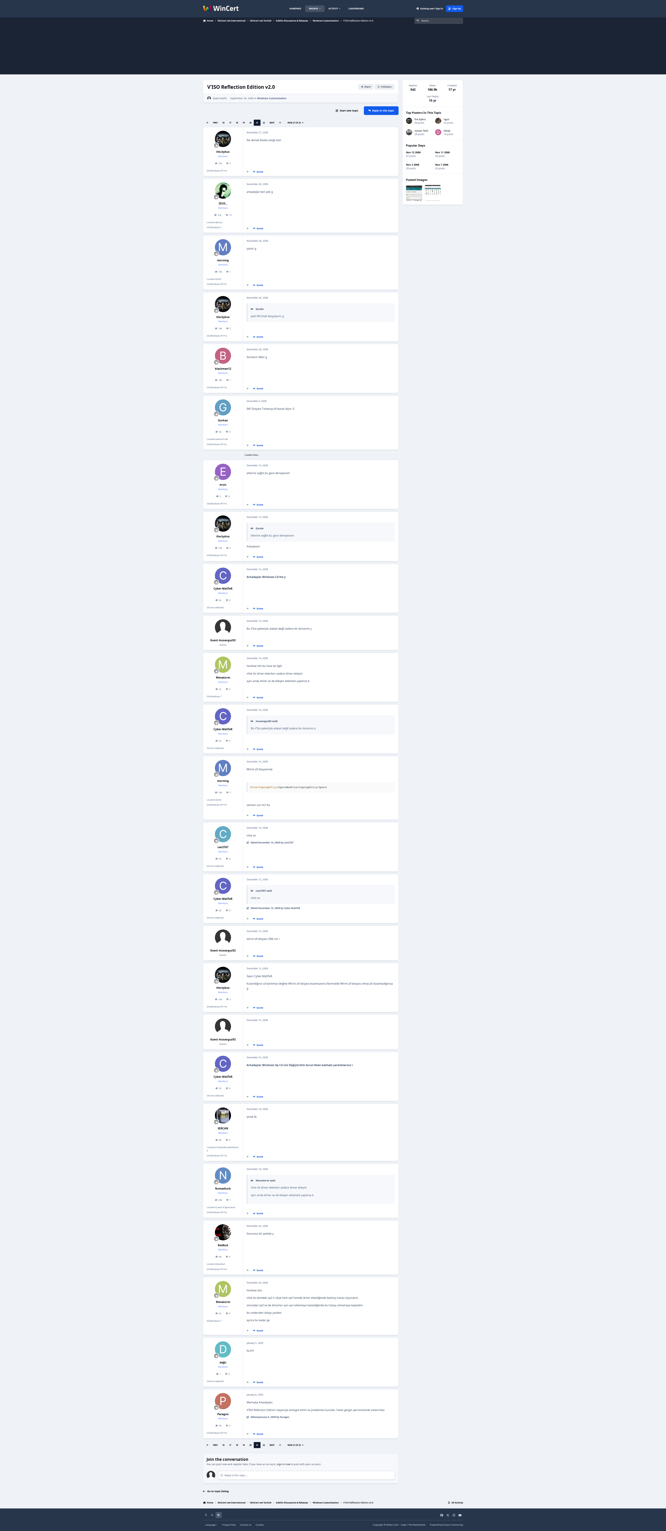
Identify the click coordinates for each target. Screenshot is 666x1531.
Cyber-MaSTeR (223, 588)
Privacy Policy (229, 1524)
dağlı (223, 1362)
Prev (215, 122)
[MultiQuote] (247, 172)
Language (210, 1524)
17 (230, 122)
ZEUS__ (223, 203)
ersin (223, 485)
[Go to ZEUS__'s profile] (223, 190)
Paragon (223, 1414)
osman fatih (421, 130)
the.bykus (223, 152)
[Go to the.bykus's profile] (223, 139)
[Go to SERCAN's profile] (223, 1115)
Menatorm (223, 677)
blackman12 (223, 369)
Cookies (260, 1524)
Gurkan (223, 420)
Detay (447, 130)
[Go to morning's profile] (223, 247)
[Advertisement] (333, 50)
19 (244, 122)
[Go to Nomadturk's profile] (223, 1175)
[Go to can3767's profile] (223, 834)
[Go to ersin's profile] (223, 472)
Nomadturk (223, 1188)
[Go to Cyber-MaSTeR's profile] (223, 576)
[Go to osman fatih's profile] (409, 132)
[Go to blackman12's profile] (223, 356)
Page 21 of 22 (294, 122)
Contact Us (245, 1524)
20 (250, 122)
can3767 (222, 847)
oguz (446, 119)
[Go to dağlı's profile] (223, 1349)
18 (237, 122)
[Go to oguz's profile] (438, 121)
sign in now (283, 1464)
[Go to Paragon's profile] (223, 1401)
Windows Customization (271, 98)
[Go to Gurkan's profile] (223, 407)
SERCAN (223, 1128)
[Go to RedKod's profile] (223, 1232)
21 (257, 122)
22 (264, 122)
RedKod (223, 1245)
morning (223, 260)
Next (272, 122)
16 (223, 122)
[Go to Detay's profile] (438, 132)
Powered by (446, 1524)
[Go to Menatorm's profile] (223, 665)
